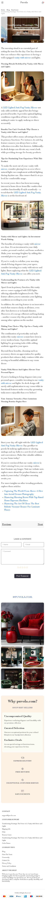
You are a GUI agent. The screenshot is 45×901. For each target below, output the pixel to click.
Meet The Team (7, 854)
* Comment (7, 551)
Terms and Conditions (9, 866)
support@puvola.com (9, 815)
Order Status (6, 843)
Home (3, 10)
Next (40, 524)
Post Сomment (22, 576)
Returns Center (7, 835)
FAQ (3, 832)
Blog (8, 10)
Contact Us (5, 860)
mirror (4, 169)
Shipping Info (6, 829)
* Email (27, 545)
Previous (6, 524)
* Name (5, 545)
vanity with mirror (22, 58)
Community (6, 857)
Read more (15, 10)
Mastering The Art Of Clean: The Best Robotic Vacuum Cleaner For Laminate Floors (22, 507)
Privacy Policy (6, 863)
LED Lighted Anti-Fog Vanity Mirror (20, 108)
